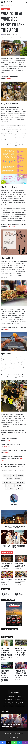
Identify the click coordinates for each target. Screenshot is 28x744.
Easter (21, 475)
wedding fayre (19, 482)
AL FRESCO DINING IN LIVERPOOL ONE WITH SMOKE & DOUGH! (20, 565)
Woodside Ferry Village (14, 489)
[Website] (14, 507)
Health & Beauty (19, 699)
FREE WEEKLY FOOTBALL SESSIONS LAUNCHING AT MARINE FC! (5, 675)
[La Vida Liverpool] (10, 2)
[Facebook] (10, 737)
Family (10, 478)
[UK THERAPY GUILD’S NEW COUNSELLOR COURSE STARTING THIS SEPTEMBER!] (7, 643)
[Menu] (2, 2)
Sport (5, 706)
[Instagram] (18, 737)
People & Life (19, 703)
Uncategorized (20, 706)
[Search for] (26, 2)
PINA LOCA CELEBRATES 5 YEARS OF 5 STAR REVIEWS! (7, 581)
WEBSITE (8, 78)
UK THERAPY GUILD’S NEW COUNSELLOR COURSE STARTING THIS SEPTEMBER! (7, 652)
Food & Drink (9, 5)
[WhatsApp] (14, 742)
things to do (8, 482)
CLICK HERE (11, 226)
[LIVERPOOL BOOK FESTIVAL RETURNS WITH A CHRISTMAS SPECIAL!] (21, 665)
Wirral (19, 485)
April (13, 475)
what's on (10, 485)
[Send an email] (9, 34)
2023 (7, 475)
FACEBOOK (6, 446)
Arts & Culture (10, 696)
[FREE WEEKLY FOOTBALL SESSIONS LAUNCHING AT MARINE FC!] (7, 665)
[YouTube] (14, 737)
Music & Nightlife (9, 703)
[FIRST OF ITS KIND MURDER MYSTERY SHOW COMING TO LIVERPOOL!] (14, 517)
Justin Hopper (6, 34)
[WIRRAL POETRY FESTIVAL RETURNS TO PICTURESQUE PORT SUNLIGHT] (21, 643)
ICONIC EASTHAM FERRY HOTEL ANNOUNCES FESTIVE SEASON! (6, 565)
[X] (8, 742)
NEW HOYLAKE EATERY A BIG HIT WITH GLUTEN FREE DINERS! (20, 581)
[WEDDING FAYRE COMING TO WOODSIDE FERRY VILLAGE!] (14, 537)
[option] (14, 721)
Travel (11, 706)
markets (18, 478)
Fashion (19, 696)
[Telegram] (19, 742)
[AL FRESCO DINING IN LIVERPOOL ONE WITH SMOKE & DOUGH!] (21, 558)
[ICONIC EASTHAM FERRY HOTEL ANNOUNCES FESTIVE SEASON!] (7, 558)
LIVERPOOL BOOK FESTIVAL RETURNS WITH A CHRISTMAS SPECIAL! (21, 674)
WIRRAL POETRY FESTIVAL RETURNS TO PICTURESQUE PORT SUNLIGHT (20, 651)
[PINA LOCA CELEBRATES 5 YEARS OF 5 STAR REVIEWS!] (7, 574)
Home (3, 5)
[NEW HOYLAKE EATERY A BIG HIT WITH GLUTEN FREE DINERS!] (21, 574)
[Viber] (25, 742)
